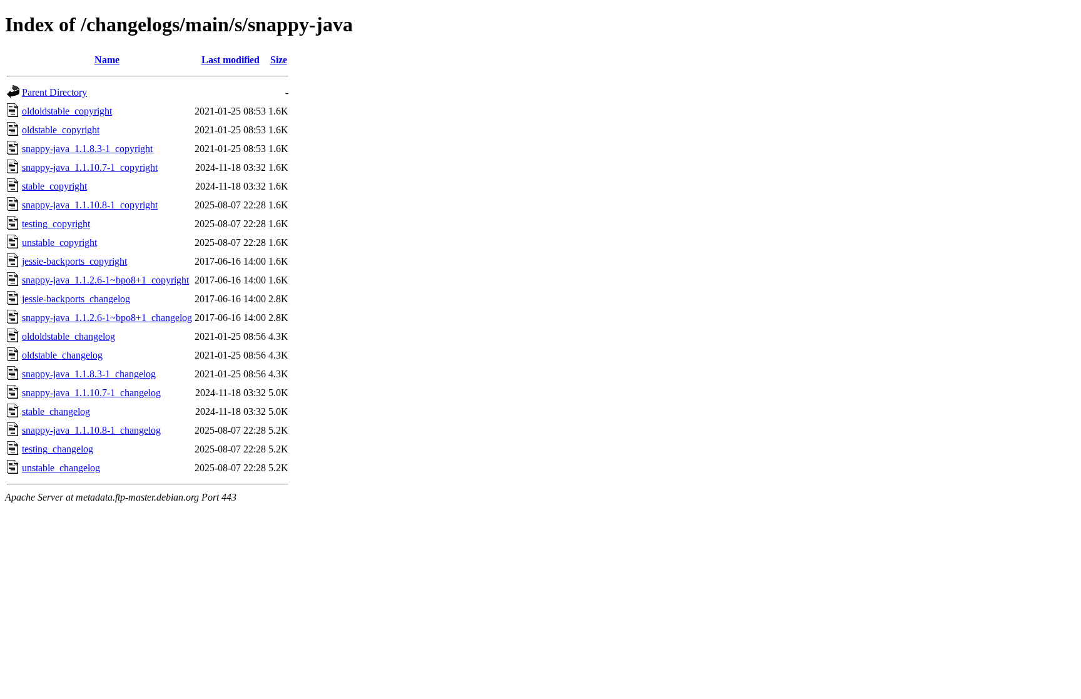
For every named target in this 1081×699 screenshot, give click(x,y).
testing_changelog (57, 449)
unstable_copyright (59, 242)
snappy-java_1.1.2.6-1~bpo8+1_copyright (105, 280)
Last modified (230, 59)
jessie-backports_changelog (76, 298)
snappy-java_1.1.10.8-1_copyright (90, 205)
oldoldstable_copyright (67, 111)
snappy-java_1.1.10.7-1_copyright (90, 167)
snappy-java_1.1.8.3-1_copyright (87, 148)
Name (106, 59)
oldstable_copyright (60, 130)
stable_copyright (54, 186)
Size (278, 59)
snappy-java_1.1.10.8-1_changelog (91, 430)
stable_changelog (56, 411)
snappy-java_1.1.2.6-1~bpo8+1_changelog (107, 317)
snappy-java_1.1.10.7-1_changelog (91, 392)
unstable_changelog (61, 467)
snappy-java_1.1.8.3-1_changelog (89, 374)
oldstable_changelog (62, 355)
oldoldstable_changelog (68, 336)
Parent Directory (54, 92)
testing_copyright (56, 223)
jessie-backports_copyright (74, 261)
